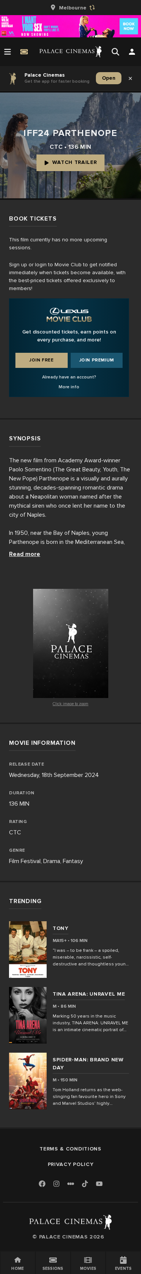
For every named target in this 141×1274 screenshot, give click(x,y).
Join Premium (96, 360)
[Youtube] (99, 1184)
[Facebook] (42, 1184)
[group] (71, 7)
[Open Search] (115, 51)
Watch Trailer (74, 162)
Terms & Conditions (70, 1149)
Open (108, 78)
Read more (24, 554)
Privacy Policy (71, 1164)
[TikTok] (85, 1183)
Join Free (41, 360)
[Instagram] (56, 1184)
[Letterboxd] (70, 1183)
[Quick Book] (24, 52)
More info (69, 387)
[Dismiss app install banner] (130, 78)
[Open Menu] (7, 51)
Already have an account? (69, 377)
